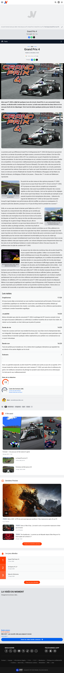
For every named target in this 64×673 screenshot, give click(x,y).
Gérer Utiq (21, 662)
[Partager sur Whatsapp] (32, 37)
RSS (48, 662)
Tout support (29, 34)
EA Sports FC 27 (12, 567)
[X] (10, 650)
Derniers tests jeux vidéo (11, 26)
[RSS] (23, 650)
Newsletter (42, 662)
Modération (42, 660)
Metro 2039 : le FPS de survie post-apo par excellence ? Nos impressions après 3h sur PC (30, 519)
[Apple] (50, 650)
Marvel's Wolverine (13, 574)
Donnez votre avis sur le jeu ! (15, 392)
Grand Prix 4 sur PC (39, 26)
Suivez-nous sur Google (32, 56)
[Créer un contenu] (62, 27)
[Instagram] (14, 650)
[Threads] (31, 650)
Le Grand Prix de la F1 (22, 458)
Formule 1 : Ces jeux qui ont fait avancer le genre (16, 452)
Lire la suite (4, 636)
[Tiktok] (27, 650)
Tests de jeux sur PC (22, 26)
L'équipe (10, 660)
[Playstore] (46, 650)
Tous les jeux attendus (32, 582)
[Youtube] (19, 650)
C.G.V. (35, 660)
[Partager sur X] (34, 37)
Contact (3, 660)
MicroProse (11, 406)
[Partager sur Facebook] (29, 37)
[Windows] (54, 650)
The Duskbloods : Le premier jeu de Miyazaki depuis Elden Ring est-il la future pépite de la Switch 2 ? (38, 535)
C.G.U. (29, 660)
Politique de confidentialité (54, 660)
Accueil (3, 26)
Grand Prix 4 (31, 26)
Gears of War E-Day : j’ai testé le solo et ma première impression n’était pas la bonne (38, 526)
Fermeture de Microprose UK (24, 467)
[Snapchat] (36, 650)
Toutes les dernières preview (32, 544)
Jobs (52, 662)
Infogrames (18, 406)
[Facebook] (6, 650)
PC (5, 406)
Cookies (13, 662)
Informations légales (20, 660)
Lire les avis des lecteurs (15, 390)
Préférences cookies (31, 662)
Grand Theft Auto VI (13, 559)
